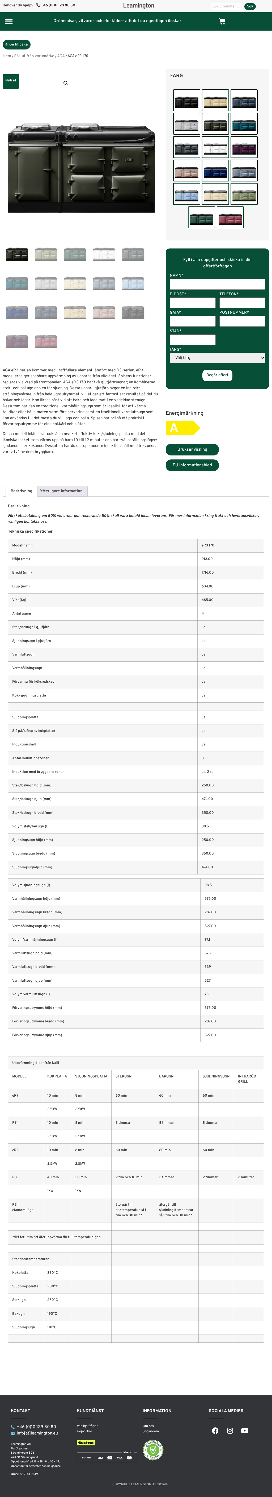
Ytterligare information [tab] (61, 491)
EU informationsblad (192, 465)
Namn (177, 276)
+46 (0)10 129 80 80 (58, 5)
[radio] (186, 100)
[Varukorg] (222, 21)
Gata (175, 313)
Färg (176, 76)
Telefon (229, 294)
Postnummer (234, 313)
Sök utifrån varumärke (34, 56)
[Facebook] (215, 1430)
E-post (178, 294)
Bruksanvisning (192, 449)
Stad (175, 331)
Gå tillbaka (18, 44)
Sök (250, 6)
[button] (9, 21)
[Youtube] (244, 1430)
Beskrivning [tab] (21, 491)
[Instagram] (230, 1430)
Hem (7, 56)
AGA (61, 56)
